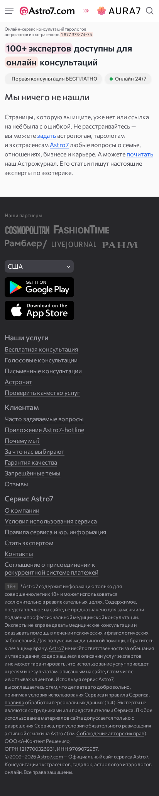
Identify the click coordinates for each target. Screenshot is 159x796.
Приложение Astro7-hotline (44, 429)
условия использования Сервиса (66, 694)
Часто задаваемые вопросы (44, 418)
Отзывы (16, 483)
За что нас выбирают (34, 451)
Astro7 (59, 144)
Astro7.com (50, 756)
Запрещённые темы (33, 473)
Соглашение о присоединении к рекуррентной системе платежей (51, 568)
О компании (22, 510)
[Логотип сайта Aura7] (117, 10)
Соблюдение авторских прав (110, 733)
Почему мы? (22, 440)
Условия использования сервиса (51, 521)
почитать (140, 154)
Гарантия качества (31, 462)
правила (14, 702)
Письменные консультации (43, 370)
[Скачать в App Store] (39, 310)
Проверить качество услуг (42, 392)
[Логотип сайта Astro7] (49, 10)
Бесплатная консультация (41, 349)
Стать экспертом (29, 542)
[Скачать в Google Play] (39, 287)
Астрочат (18, 381)
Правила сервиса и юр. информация (55, 531)
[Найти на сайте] (9, 11)
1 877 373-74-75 (76, 34)
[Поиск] (149, 11)
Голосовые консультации (41, 360)
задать (46, 135)
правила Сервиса (128, 694)
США (15, 266)
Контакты (19, 553)
